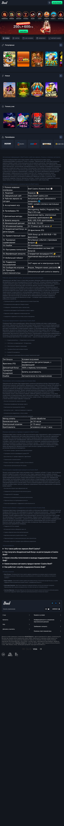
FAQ (4, 624)
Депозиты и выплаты (9, 629)
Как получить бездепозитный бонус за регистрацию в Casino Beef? (30, 553)
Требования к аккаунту (40, 626)
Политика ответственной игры (42, 631)
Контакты (5, 619)
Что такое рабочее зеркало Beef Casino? (22, 549)
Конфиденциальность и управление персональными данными (44, 620)
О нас (4, 615)
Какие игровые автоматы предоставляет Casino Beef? (28, 564)
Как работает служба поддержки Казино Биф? (24, 567)
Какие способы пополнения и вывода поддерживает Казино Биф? (30, 559)
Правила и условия (39, 615)
